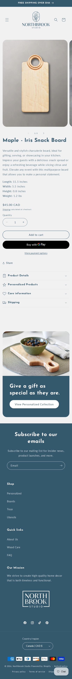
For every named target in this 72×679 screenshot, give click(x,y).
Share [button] (9, 262)
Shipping (6, 209)
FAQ (9, 555)
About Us (12, 539)
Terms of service (37, 671)
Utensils (11, 517)
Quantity (7, 215)
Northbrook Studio (22, 666)
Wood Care (13, 547)
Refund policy (60, 666)
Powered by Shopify (41, 666)
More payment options (36, 253)
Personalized (14, 493)
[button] (7, 20)
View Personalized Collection (34, 404)
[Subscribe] (61, 465)
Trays (10, 509)
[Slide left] (28, 133)
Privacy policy (19, 671)
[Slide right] (44, 133)
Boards (11, 501)
